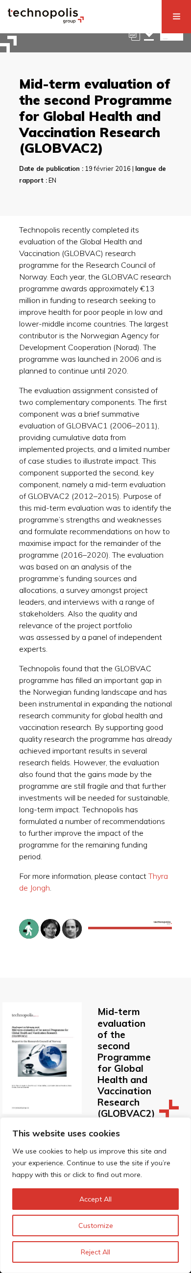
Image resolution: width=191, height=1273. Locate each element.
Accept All (95, 1199)
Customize (95, 1225)
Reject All (95, 1252)
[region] (95, 1195)
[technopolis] (46, 20)
